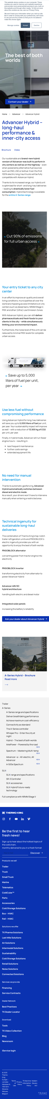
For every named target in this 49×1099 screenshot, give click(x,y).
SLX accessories (14, 783)
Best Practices (9, 1006)
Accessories (8, 903)
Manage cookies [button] (13, 25)
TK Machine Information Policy (27, 1083)
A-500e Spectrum (23, 764)
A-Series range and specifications (22, 712)
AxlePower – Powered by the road (23, 745)
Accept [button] (25, 25)
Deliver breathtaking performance (22, 716)
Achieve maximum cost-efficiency (22, 720)
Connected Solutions (13, 974)
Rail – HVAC (7, 918)
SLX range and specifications (20, 774)
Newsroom (7, 1041)
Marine (5, 882)
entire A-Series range (20, 194)
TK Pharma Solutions (12, 932)
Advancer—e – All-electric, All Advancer (23, 758)
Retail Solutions (10, 963)
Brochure (6, 149)
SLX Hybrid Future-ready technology (18, 789)
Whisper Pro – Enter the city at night (20, 734)
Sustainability (9, 953)
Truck (5, 871)
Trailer (5, 703)
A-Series (6, 707)
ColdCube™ (8, 892)
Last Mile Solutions (11, 937)
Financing (7, 987)
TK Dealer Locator (11, 1011)
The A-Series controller (17, 728)
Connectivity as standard (18, 724)
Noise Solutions (10, 968)
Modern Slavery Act (34, 1083)
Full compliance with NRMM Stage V (19, 796)
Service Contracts (11, 993)
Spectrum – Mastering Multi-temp (23, 751)
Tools (5, 1025)
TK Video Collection (12, 1030)
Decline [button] (36, 25)
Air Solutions (8, 942)
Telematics (7, 887)
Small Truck (8, 876)
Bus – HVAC (8, 913)
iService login (9, 1050)
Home (4, 114)
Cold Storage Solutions (14, 908)
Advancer (16, 114)
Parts (4, 897)
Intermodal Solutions (12, 948)
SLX (4, 770)
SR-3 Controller (13, 778)
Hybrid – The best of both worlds (21, 740)
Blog (4, 1035)
